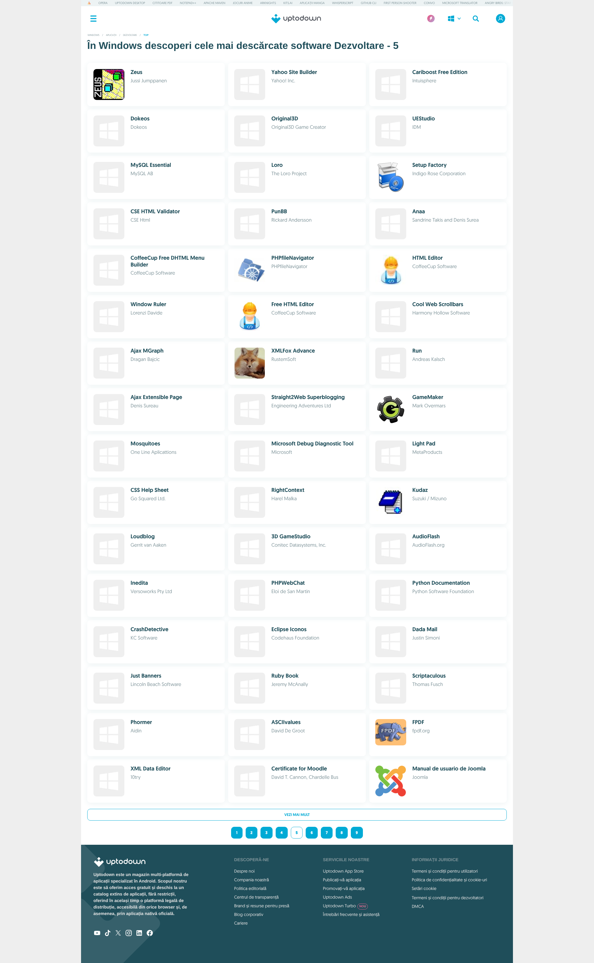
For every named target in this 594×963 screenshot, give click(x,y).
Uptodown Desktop (130, 3)
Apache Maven (214, 3)
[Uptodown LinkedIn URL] (139, 933)
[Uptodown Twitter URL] (118, 933)
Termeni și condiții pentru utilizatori (445, 871)
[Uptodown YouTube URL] (97, 933)
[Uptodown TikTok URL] (107, 933)
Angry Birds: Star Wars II (503, 3)
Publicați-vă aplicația (342, 880)
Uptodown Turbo (344, 906)
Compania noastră (251, 880)
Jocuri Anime (242, 3)
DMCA (418, 906)
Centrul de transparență (256, 897)
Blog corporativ (248, 914)
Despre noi (244, 871)
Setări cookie (424, 888)
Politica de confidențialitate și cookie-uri (449, 880)
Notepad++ (188, 3)
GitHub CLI (368, 3)
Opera (103, 3)
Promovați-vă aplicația (344, 888)
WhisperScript (342, 3)
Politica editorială (250, 888)
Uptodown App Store (343, 871)
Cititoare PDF (162, 3)
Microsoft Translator (460, 3)
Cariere (241, 923)
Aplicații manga (312, 3)
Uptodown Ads (337, 897)
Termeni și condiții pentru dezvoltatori (448, 897)
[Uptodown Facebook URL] (149, 933)
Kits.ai (287, 3)
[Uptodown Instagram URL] (128, 933)
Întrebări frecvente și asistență (351, 914)
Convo (429, 3)
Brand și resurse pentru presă (261, 906)
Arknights (268, 3)
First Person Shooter (400, 3)
